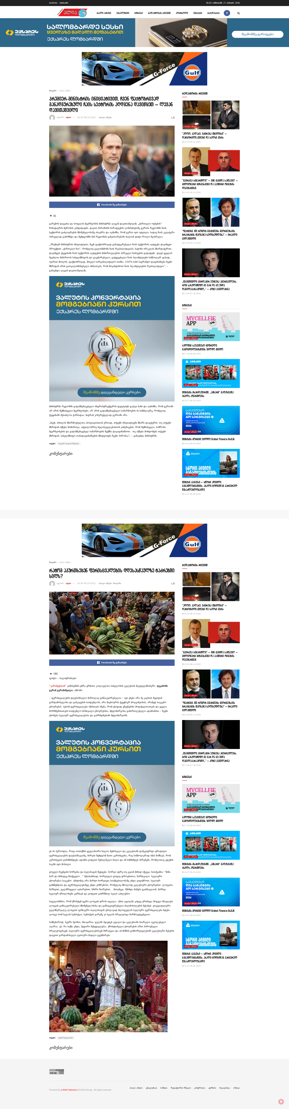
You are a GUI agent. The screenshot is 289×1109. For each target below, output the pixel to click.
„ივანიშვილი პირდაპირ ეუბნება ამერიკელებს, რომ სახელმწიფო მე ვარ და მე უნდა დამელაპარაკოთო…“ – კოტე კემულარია (209, 285)
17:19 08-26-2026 (192, 354)
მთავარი (52, 91)
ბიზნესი (138, 13)
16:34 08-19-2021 (86, 583)
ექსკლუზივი (122, 13)
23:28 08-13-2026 (192, 243)
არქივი (236, 1088)
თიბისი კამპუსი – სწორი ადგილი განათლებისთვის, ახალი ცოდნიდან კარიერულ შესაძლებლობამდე (209, 485)
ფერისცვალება (65, 1038)
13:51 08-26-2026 (192, 494)
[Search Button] (238, 13)
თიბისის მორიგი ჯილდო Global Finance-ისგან (208, 439)
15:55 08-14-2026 (192, 192)
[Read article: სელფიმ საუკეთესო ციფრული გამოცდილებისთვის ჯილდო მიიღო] (211, 326)
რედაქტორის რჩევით (159, 13)
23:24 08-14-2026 (192, 142)
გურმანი (197, 13)
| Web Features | (69, 1090)
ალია (68, 117)
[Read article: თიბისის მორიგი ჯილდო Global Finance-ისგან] (211, 420)
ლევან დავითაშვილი (68, 443)
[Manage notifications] (281, 1101)
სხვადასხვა (213, 13)
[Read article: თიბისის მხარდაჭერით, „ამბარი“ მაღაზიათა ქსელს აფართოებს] (211, 373)
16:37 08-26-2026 (192, 401)
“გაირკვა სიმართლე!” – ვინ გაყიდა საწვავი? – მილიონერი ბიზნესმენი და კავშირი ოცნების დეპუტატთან (210, 184)
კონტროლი (182, 13)
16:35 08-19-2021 (86, 117)
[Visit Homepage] (72, 13)
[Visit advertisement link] (144, 71)
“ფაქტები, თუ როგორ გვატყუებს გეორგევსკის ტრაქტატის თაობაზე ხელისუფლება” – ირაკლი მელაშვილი (209, 234)
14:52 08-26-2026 (192, 443)
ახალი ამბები (104, 13)
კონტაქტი (63, 3)
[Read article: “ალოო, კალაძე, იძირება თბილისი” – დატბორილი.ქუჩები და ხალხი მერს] (211, 115)
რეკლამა (53, 3)
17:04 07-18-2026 (192, 293)
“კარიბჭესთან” (57, 685)
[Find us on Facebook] (227, 13)
